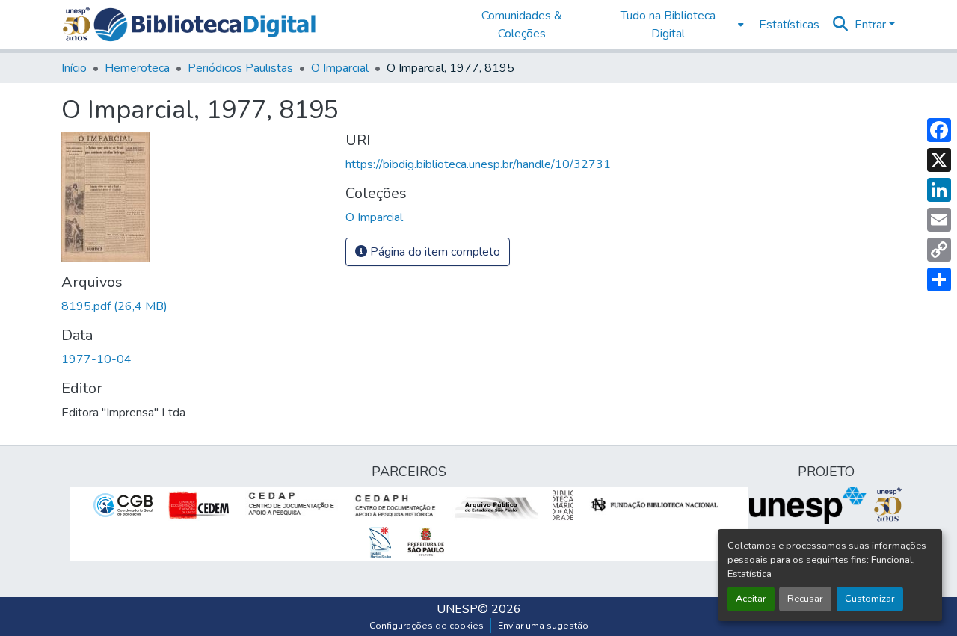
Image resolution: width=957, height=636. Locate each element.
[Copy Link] (939, 250)
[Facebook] (939, 130)
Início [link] (74, 68)
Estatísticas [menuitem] (789, 24)
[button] (204, 24)
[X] (939, 160)
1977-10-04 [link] (96, 359)
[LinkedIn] (939, 190)
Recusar (805, 598)
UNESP (457, 609)
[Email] (939, 220)
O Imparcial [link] (340, 68)
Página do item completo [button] (433, 252)
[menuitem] (672, 25)
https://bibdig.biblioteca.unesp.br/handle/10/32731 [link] (478, 164)
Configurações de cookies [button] (426, 626)
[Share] (939, 279)
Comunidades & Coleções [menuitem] (521, 24)
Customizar (870, 598)
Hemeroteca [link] (137, 68)
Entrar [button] (872, 24)
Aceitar (751, 598)
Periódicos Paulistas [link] (240, 68)
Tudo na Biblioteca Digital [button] (668, 24)
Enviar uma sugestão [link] (543, 626)
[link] (194, 306)
